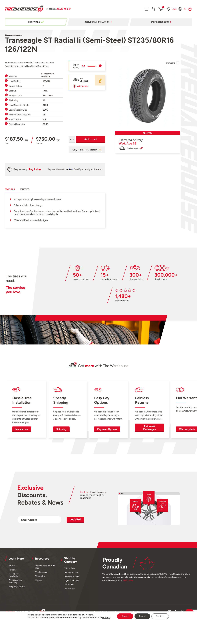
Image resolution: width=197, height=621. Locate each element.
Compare (170, 62)
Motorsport (69, 588)
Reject (142, 616)
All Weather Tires (71, 576)
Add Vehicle (82, 86)
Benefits (24, 189)
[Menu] (146, 9)
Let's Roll (75, 519)
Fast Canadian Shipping (15, 581)
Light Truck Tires (71, 580)
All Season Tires (71, 572)
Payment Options (107, 429)
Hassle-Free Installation (14, 575)
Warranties (40, 576)
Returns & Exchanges (149, 428)
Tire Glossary (41, 572)
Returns (38, 580)
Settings (160, 616)
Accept (125, 616)
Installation (21, 429)
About (12, 565)
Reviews (12, 570)
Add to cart (90, 139)
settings (106, 617)
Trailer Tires (69, 584)
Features (10, 189)
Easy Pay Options (17, 586)
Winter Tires (69, 568)
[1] (161, 9)
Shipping (61, 429)
